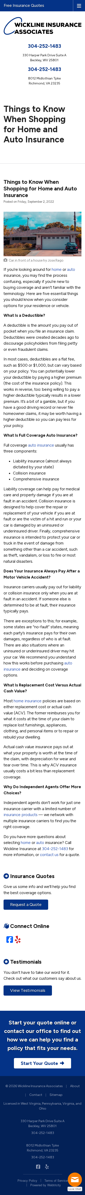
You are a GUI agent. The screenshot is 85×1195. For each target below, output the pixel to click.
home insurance (28, 701)
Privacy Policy (27, 1180)
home (57, 269)
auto (71, 269)
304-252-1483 (44, 46)
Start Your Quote (39, 1063)
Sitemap (56, 1095)
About (75, 1086)
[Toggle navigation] (79, 5)
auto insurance (41, 445)
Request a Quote (26, 904)
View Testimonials (27, 990)
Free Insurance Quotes (24, 5)
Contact (35, 1095)
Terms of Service (56, 1180)
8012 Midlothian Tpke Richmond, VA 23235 (42, 1147)
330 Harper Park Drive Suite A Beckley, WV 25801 (42, 1123)
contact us (49, 854)
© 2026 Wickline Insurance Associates (34, 1086)
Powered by (45, 1185)
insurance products (21, 814)
